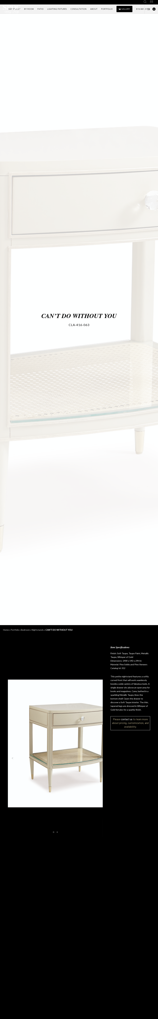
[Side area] (147, 9)
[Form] (151, 2)
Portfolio (15, 629)
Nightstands (38, 629)
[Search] (145, 2)
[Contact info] (153, 9)
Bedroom (25, 629)
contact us (126, 719)
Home (6, 629)
